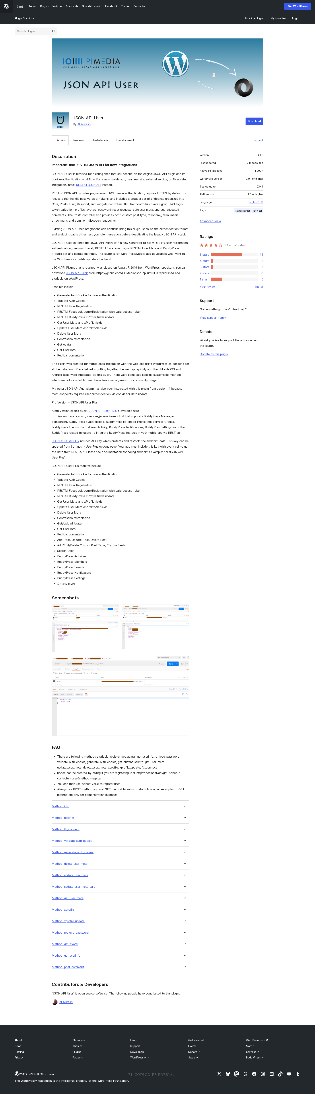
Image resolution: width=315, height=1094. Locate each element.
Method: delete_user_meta (70, 863)
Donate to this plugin (214, 354)
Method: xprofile (63, 909)
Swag (193, 1057)
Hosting (19, 1051)
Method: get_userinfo (66, 955)
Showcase (79, 1040)
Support (258, 140)
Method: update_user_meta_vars (73, 886)
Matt (250, 1046)
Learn (133, 1040)
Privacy (19, 1057)
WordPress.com (257, 1040)
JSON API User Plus (102, 411)
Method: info (60, 806)
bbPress (252, 1051)
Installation (100, 140)
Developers (137, 1051)
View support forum (213, 317)
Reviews (79, 140)
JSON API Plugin (77, 273)
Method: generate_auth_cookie (73, 852)
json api (257, 210)
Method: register (63, 818)
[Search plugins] (53, 31)
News (18, 1046)
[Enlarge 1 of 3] (114, 609)
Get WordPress (298, 6)
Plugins (77, 1051)
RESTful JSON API (88, 185)
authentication (242, 210)
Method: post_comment (68, 967)
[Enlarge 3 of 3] (184, 660)
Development (125, 140)
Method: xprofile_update (68, 921)
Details (60, 140)
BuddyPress (255, 1057)
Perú (52, 1074)
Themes (77, 1046)
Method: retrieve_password (70, 932)
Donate (194, 1051)
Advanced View (210, 221)
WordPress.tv (140, 1057)
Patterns (78, 1057)
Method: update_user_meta (70, 875)
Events (192, 1046)
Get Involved (196, 1040)
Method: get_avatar (65, 944)
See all (258, 286)
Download (254, 121)
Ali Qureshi (84, 124)
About (18, 1040)
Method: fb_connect (65, 829)
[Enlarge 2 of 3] (184, 609)
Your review (207, 286)
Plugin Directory (24, 18)
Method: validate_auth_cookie (72, 841)
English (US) (256, 202)
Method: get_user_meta (67, 898)
